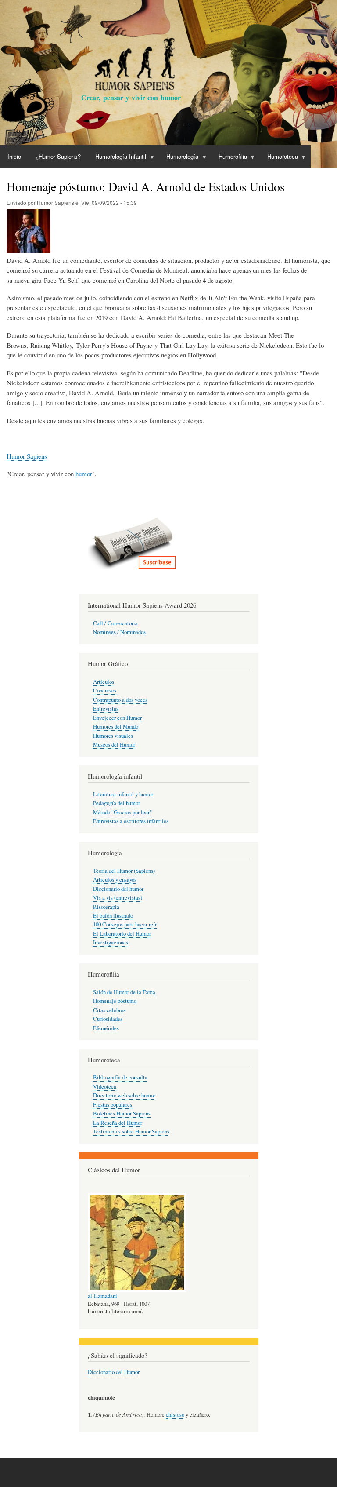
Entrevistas (105, 708)
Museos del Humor (114, 744)
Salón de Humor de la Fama (124, 992)
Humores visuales (113, 736)
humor (83, 473)
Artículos (103, 681)
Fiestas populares (112, 1104)
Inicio (14, 156)
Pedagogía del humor (116, 803)
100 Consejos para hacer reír (125, 924)
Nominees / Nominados (119, 632)
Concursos (104, 690)
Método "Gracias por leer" (122, 812)
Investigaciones (110, 942)
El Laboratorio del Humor (122, 933)
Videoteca (104, 1086)
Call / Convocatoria (115, 623)
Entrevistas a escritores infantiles (130, 821)
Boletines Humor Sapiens (122, 1113)
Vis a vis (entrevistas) (117, 897)
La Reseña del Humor (117, 1122)
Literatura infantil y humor (123, 794)
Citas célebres (109, 1010)
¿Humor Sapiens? (58, 156)
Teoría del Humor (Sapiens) (124, 871)
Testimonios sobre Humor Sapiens (131, 1131)
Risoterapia (106, 907)
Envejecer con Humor (117, 718)
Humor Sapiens (27, 456)
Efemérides (106, 1028)
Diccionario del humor (118, 889)
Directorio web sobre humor (124, 1095)
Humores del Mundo (115, 726)
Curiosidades (107, 1019)
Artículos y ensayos (114, 879)
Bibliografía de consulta (120, 1077)
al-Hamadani (102, 1296)
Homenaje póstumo (114, 1001)
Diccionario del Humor (114, 1372)
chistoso (175, 1414)
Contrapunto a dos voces (120, 699)
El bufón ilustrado (113, 915)
